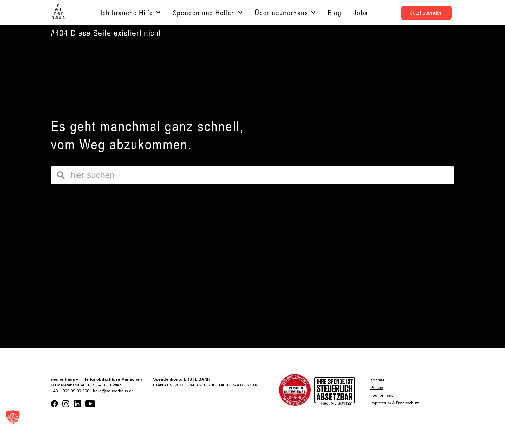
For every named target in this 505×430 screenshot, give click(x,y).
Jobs (360, 13)
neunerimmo (382, 395)
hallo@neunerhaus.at (113, 390)
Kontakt (377, 380)
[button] (13, 417)
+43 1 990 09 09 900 (70, 390)
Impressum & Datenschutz (394, 402)
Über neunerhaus (281, 13)
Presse (376, 387)
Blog (335, 13)
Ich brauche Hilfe (127, 13)
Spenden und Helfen (204, 13)
